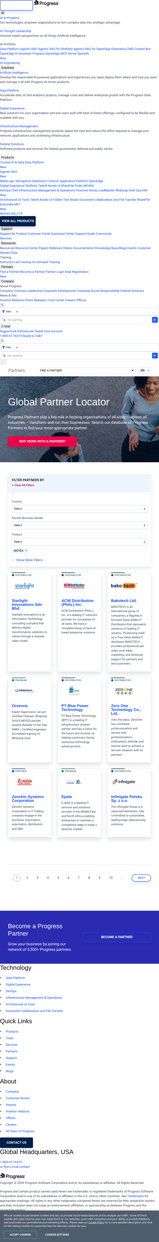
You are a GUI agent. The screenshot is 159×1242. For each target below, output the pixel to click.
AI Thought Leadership (15, 31)
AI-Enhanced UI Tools (14, 199)
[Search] (2, 305)
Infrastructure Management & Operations (47, 190)
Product (17, 534)
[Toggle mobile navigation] (3, 362)
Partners (7, 267)
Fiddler (58, 199)
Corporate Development (59, 291)
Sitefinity (31, 186)
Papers (43, 248)
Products (7, 157)
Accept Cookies (20, 1234)
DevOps (5, 190)
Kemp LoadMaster (102, 190)
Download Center (62, 233)
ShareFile (67, 186)
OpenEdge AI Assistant (16, 53)
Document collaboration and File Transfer (108, 199)
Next (141, 878)
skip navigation (16, 5)
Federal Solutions (12, 144)
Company (7, 281)
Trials (9, 1038)
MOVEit (88, 186)
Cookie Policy (96, 1222)
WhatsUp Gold (125, 190)
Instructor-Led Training (15, 262)
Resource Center (26, 248)
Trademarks (135, 1196)
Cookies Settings (57, 1234)
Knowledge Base (106, 248)
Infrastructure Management (19, 126)
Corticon (53, 181)
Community (104, 233)
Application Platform (74, 181)
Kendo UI (54, 186)
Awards (11, 1105)
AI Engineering (10, 63)
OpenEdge (96, 181)
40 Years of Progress (20, 1131)
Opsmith (44, 56)
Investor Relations (12, 300)
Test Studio (71, 199)
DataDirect (39, 181)
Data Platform (9, 49)
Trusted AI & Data (12, 162)
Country (17, 501)
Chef (14, 190)
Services (6, 238)
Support (6, 229)
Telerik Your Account (48, 331)
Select (18, 508)
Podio (79, 186)
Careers (70, 300)
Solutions (7, 68)
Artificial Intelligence (14, 72)
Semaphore (23, 181)
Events (132, 248)
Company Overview (13, 291)
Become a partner (116, 937)
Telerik (42, 186)
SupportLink (8, 331)
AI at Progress (9, 18)
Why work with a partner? (42, 441)
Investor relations (18, 1111)
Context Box (142, 49)
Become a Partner (32, 272)
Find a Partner (9, 272)
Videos (68, 248)
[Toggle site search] (2, 340)
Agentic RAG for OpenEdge (91, 49)
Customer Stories (18, 1098)
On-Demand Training (46, 262)
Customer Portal (39, 233)
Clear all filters (24, 485)
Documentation (83, 248)
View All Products (18, 221)
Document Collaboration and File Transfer (34, 1011)
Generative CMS (122, 49)
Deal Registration (44, 274)
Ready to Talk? (32, 336)
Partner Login (55, 272)
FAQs (14, 253)
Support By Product (13, 233)
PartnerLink (25, 331)
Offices (81, 300)
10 (111, 878)
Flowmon (82, 190)
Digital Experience (12, 108)
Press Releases (36, 300)
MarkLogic (7, 181)
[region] (79, 1226)
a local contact (20, 1167)
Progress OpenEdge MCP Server (54, 53)
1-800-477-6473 (11, 336)
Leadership (34, 291)
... (122, 878)
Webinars (55, 248)
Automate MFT (10, 206)
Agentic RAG (28, 49)
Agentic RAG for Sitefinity (55, 49)
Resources (8, 243)
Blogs (123, 248)
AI (2, 13)
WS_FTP (17, 213)
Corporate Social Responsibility (98, 291)
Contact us (16, 1143)
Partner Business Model (27, 518)
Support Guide (85, 233)
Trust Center (55, 300)
